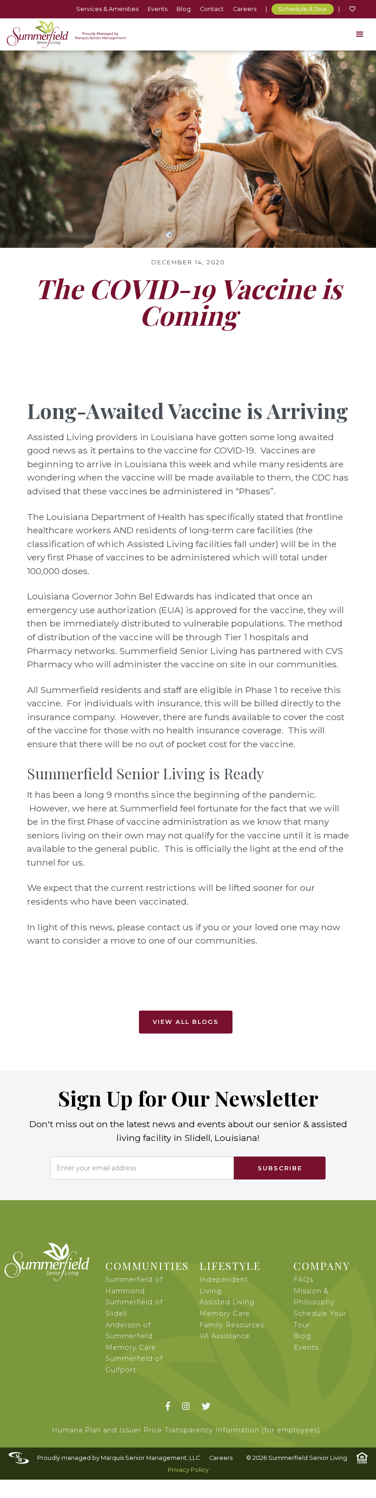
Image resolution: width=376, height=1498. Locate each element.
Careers (244, 9)
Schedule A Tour (302, 9)
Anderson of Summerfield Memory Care (130, 1336)
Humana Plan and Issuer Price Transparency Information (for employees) (186, 1430)
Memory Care (224, 1313)
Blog (184, 9)
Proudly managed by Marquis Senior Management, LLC (118, 1457)
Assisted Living (226, 1302)
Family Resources (231, 1325)
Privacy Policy (188, 1469)
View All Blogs (186, 1021)
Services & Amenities (107, 9)
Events (157, 9)
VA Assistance (224, 1336)
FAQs (303, 1279)
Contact (212, 9)
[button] (360, 34)
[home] (66, 34)
